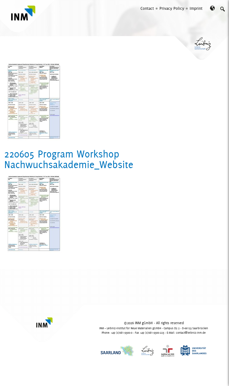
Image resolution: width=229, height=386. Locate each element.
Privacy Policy (171, 8)
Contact (147, 8)
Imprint (196, 8)
